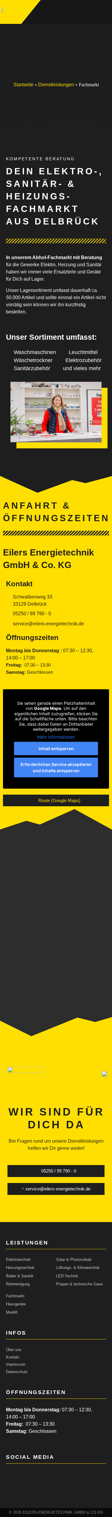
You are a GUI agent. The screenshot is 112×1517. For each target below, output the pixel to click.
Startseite (23, 84)
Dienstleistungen (56, 84)
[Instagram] (25, 1474)
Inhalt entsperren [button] (56, 748)
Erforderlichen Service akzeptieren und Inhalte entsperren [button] (56, 767)
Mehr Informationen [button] (56, 736)
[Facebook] (9, 1474)
